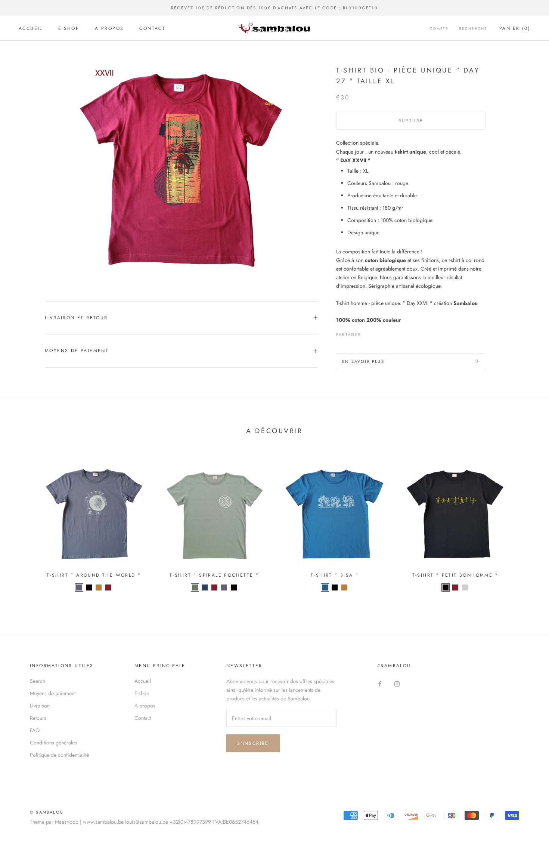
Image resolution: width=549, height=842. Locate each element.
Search (37, 681)
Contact (152, 28)
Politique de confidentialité (59, 755)
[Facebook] (368, 332)
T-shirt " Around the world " (94, 575)
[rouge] (108, 587)
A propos (109, 28)
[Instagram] (397, 683)
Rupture (411, 120)
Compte (439, 28)
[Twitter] (378, 332)
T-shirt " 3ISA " (335, 575)
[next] (525, 524)
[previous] (23, 524)
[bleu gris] (205, 587)
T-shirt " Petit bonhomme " (455, 575)
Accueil (31, 28)
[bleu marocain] (325, 587)
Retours (38, 718)
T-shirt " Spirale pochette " (214, 575)
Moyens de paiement (77, 350)
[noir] (89, 587)
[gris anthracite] (79, 587)
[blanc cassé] (465, 587)
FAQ (35, 730)
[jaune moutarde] (99, 587)
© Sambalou (46, 812)
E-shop (68, 28)
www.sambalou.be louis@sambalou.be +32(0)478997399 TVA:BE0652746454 (170, 822)
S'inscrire (253, 743)
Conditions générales (53, 742)
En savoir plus (363, 361)
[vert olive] (195, 587)
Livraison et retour (76, 317)
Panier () (514, 28)
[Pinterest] (388, 332)
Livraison (40, 705)
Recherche (473, 28)
